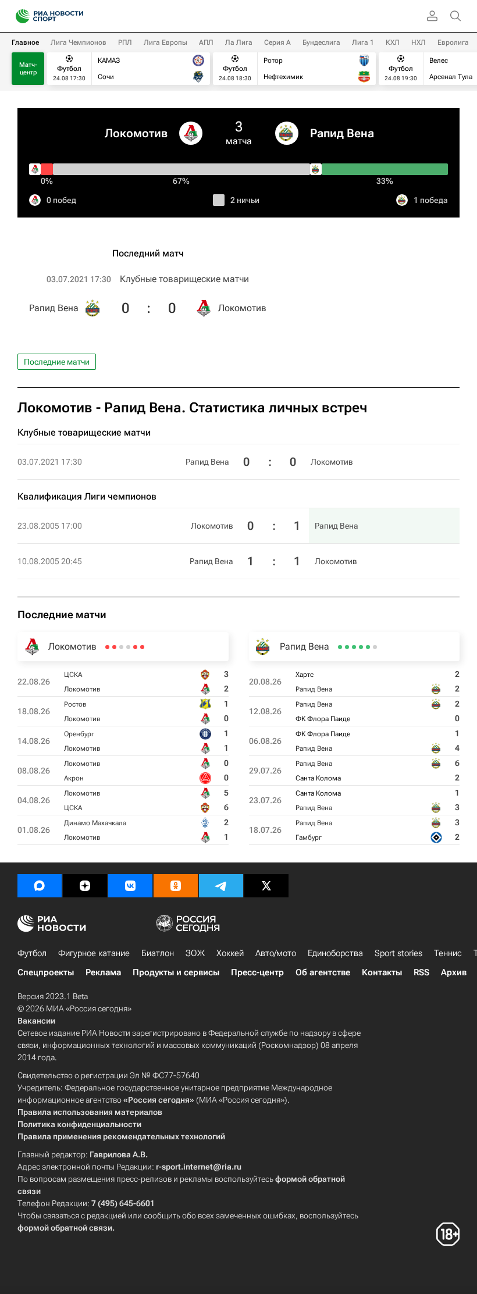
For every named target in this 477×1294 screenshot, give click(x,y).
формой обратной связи (64, 1227)
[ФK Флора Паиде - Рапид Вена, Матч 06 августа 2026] (361, 647)
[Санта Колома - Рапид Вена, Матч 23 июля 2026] (347, 647)
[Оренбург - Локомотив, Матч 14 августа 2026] (128, 647)
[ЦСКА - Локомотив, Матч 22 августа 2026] (142, 647)
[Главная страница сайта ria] (19, 16)
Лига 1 (363, 42)
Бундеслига (321, 42)
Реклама (103, 972)
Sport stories (398, 953)
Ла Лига (238, 42)
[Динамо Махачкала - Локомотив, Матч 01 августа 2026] (107, 647)
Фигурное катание (94, 953)
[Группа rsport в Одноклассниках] (176, 885)
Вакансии (36, 1020)
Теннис (448, 953)
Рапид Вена (342, 133)
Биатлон (157, 953)
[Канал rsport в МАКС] (39, 885)
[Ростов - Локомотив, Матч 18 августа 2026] (135, 647)
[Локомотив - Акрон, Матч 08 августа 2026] (121, 647)
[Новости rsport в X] (266, 885)
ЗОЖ (195, 953)
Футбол (32, 953)
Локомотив (136, 133)
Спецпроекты (45, 972)
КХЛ (393, 42)
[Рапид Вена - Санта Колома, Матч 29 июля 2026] (354, 647)
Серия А (277, 42)
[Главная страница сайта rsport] (75, 16)
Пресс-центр (257, 972)
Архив (454, 972)
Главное (25, 42)
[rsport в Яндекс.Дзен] (85, 885)
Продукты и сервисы (176, 972)
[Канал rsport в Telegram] (221, 885)
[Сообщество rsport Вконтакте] (130, 885)
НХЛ (418, 42)
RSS (421, 972)
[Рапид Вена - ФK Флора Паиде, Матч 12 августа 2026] (368, 647)
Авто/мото (275, 953)
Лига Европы (165, 42)
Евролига (453, 42)
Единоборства (335, 953)
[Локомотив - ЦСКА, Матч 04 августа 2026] (114, 647)
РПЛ (125, 42)
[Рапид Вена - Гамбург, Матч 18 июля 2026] (340, 647)
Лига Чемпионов (78, 42)
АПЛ (206, 42)
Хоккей (230, 953)
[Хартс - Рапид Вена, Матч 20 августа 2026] (375, 647)
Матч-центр (28, 68)
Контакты (382, 972)
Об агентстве (323, 972)
